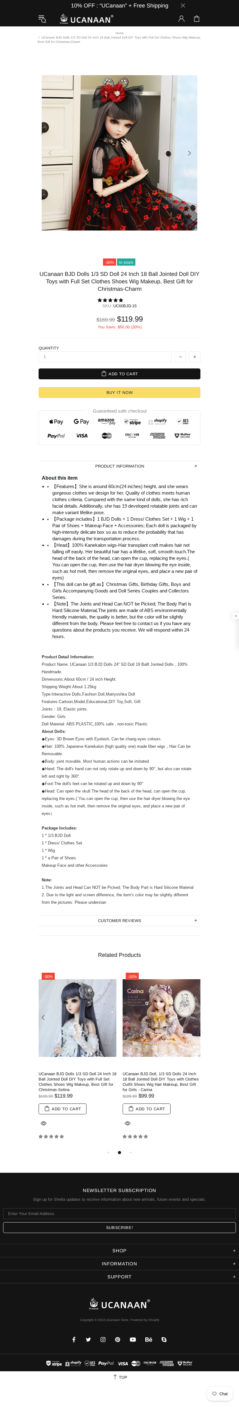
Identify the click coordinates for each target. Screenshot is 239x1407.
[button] (111, 300)
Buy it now (119, 392)
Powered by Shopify (144, 1320)
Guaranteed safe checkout (120, 410)
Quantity (49, 348)
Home (119, 33)
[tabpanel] (77, 1059)
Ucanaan (86, 18)
